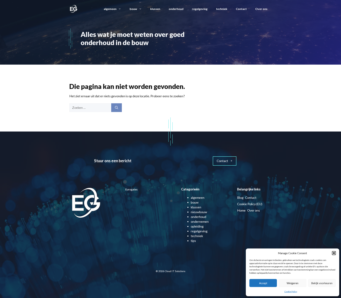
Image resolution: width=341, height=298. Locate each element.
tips (193, 241)
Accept (263, 283)
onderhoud (176, 8)
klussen (155, 8)
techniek (221, 8)
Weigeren (292, 283)
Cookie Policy (290, 291)
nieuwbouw (199, 212)
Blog (240, 197)
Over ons (261, 8)
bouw (133, 8)
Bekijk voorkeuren (321, 283)
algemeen (110, 8)
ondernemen (200, 221)
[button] (334, 253)
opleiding (197, 226)
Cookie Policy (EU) (249, 204)
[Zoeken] (116, 107)
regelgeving (199, 8)
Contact (241, 8)
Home (241, 210)
